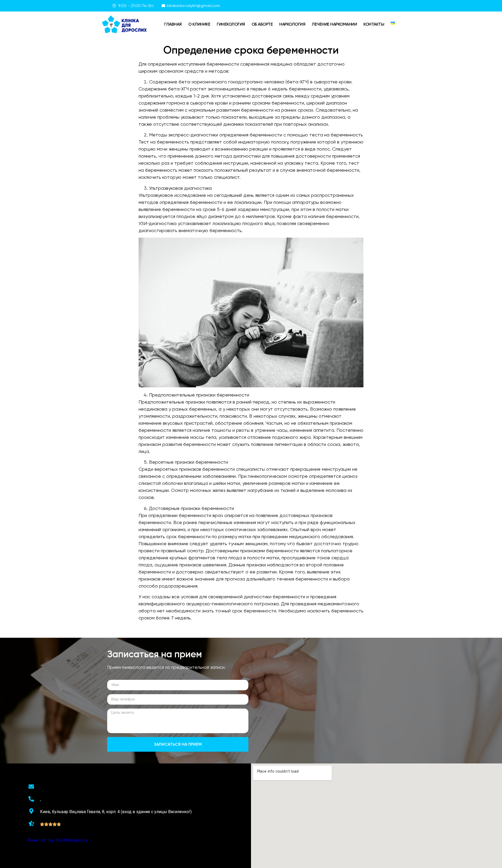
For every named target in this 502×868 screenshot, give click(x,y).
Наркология (292, 24)
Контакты (373, 24)
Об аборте (262, 24)
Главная (173, 24)
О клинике (199, 24)
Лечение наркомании (334, 24)
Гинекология (231, 24)
